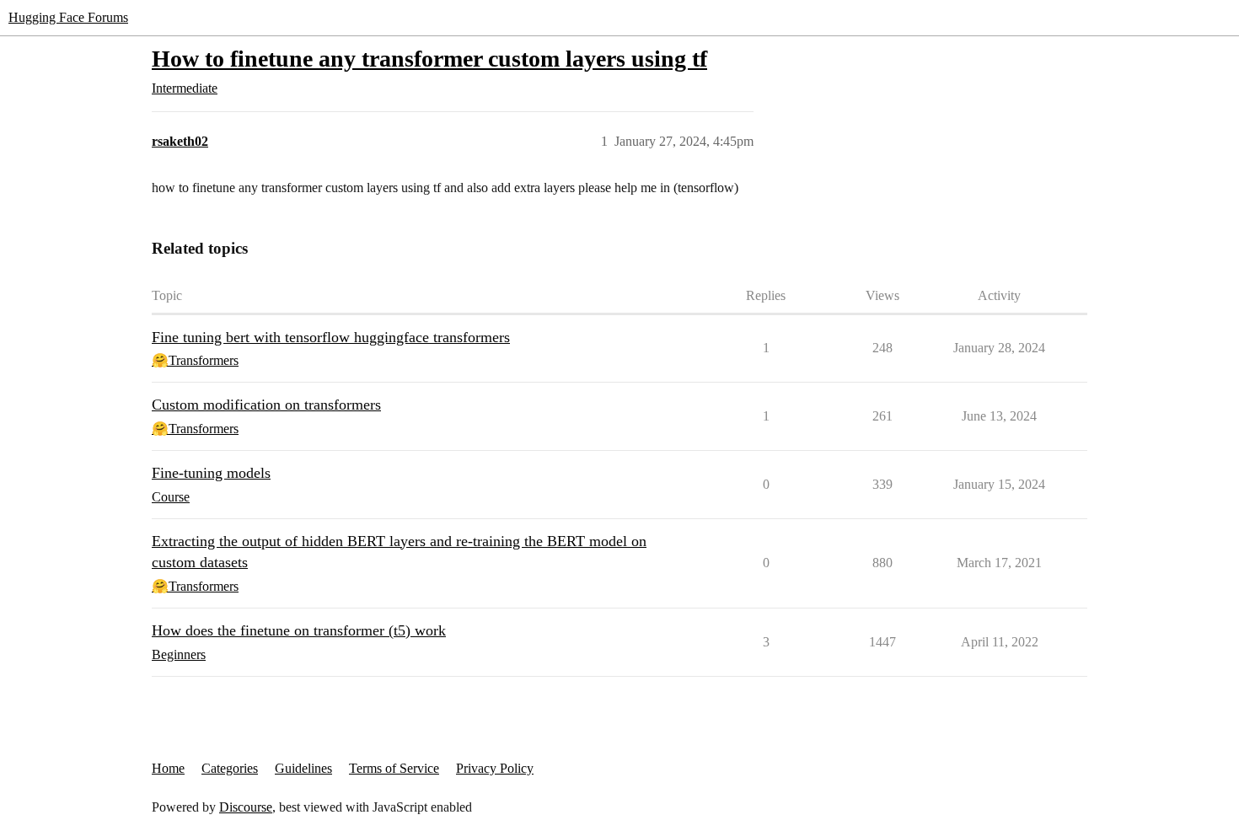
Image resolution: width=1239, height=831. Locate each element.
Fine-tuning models (211, 472)
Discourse (245, 807)
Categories (229, 768)
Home (168, 768)
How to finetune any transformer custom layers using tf (429, 59)
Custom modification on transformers (266, 404)
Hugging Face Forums (68, 17)
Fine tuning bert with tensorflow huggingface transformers (331, 337)
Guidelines (303, 768)
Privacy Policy (495, 768)
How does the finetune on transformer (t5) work (299, 630)
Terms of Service (394, 768)
